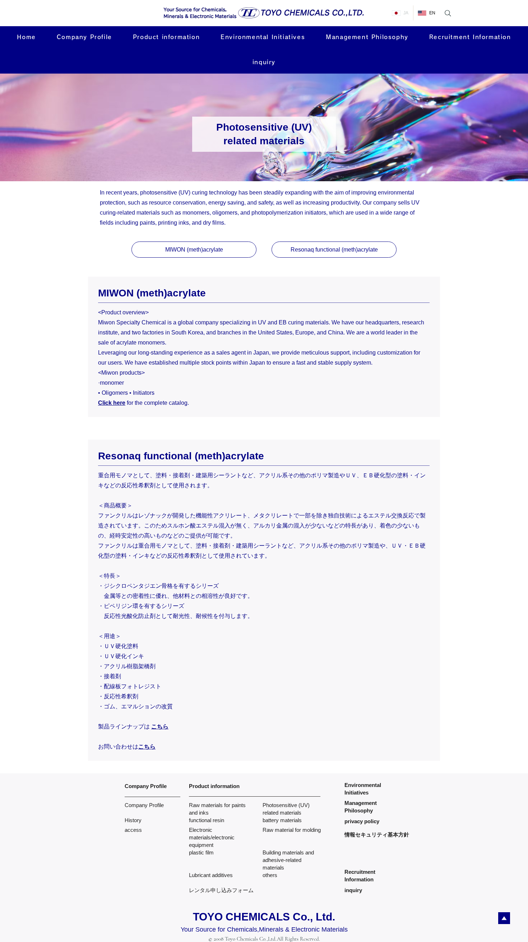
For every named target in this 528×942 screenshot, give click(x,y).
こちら (147, 747)
